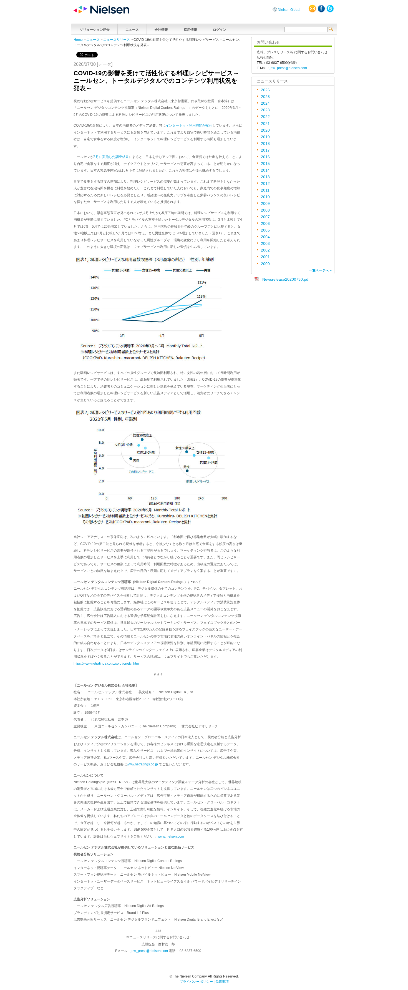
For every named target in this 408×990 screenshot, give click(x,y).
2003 (265, 244)
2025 (265, 97)
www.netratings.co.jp (142, 764)
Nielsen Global (289, 10)
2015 (265, 164)
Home (78, 39)
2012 (265, 184)
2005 (265, 230)
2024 (265, 103)
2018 (265, 144)
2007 (265, 217)
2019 (265, 137)
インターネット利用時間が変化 (189, 125)
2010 (265, 197)
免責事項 (222, 982)
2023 (265, 110)
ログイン (219, 30)
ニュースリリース (116, 39)
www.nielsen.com (171, 836)
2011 (265, 190)
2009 (265, 204)
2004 (265, 237)
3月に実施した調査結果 (111, 157)
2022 (265, 117)
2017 (265, 150)
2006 (265, 224)
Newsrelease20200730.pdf (285, 279)
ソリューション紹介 (94, 30)
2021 (265, 124)
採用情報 (190, 30)
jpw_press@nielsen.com (149, 951)
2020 (265, 130)
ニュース (132, 30)
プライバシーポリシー (196, 982)
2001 (265, 257)
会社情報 (161, 30)
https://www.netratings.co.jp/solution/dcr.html (107, 663)
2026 (265, 90)
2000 (265, 264)
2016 (265, 157)
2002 (265, 250)
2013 (265, 177)
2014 (265, 170)
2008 (265, 210)
